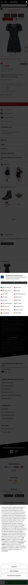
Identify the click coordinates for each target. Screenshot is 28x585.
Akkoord (14, 566)
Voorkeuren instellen (14, 575)
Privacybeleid (5, 550)
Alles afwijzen (14, 571)
